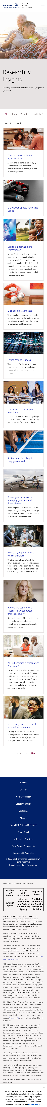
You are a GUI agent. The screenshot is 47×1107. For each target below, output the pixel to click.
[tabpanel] (23, 440)
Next (33, 753)
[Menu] (42, 6)
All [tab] (6, 114)
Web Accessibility (23, 797)
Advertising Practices (23, 839)
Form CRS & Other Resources (23, 825)
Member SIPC (14, 1018)
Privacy (23, 783)
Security (23, 790)
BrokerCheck (23, 832)
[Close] (44, 1087)
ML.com (23, 818)
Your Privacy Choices (21, 846)
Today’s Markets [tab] (20, 114)
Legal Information (23, 804)
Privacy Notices (34, 1104)
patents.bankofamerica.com (27, 865)
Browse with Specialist (23, 853)
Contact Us (23, 811)
